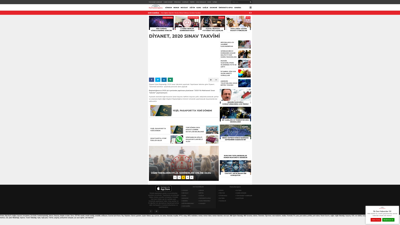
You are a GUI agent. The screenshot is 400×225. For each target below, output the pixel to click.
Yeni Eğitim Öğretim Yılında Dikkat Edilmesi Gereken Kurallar (181, 13)
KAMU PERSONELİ (204, 201)
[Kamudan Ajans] (382, 209)
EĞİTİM (192, 8)
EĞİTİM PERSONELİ (188, 203)
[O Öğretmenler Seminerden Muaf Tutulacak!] (187, 18)
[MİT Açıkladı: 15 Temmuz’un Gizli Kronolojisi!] (235, 109)
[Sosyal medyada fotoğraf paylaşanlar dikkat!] (212, 18)
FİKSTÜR (192, 2)
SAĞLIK (205, 8)
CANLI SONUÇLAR (201, 2)
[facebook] (151, 80)
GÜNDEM (168, 8)
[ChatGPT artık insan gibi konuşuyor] (235, 162)
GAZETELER (185, 2)
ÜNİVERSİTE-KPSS (226, 8)
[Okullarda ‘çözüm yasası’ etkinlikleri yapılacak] (238, 18)
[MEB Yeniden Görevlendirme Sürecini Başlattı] (161, 18)
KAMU (198, 8)
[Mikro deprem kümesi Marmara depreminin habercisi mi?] (235, 127)
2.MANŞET (202, 203)
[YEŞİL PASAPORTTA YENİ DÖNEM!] (194, 115)
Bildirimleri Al (388, 220)
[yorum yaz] (170, 80)
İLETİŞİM (215, 2)
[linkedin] (164, 80)
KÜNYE (209, 2)
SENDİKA (237, 8)
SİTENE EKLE (177, 2)
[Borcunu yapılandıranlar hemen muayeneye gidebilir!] (235, 144)
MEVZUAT (184, 8)
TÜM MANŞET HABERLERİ (155, 2)
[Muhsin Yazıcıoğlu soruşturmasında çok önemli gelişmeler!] (235, 91)
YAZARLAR (222, 201)
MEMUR (176, 8)
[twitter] (157, 80)
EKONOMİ (213, 8)
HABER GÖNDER (168, 2)
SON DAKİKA (186, 206)
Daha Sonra (376, 220)
